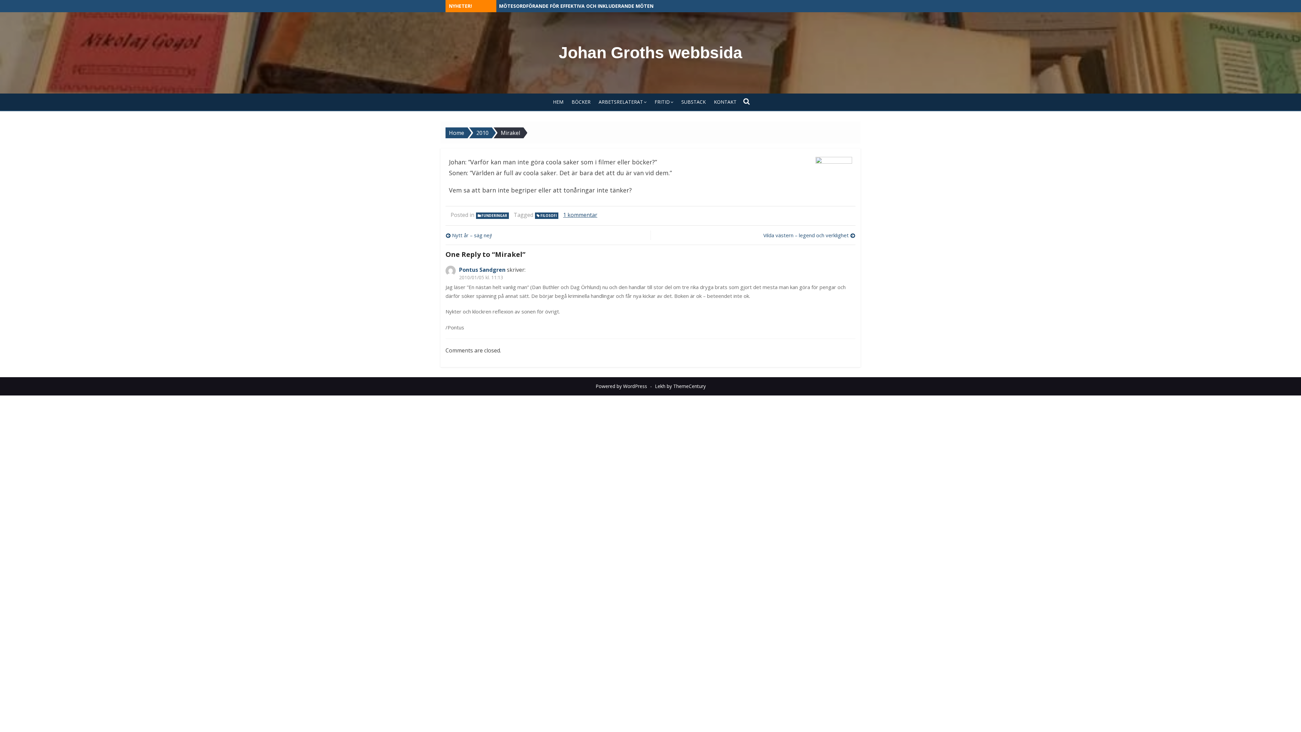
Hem (558, 102)
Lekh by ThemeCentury (680, 386)
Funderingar (494, 215)
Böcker (581, 102)
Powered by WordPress (621, 386)
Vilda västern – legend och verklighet (806, 235)
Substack (693, 102)
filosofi (548, 215)
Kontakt (725, 102)
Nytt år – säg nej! (472, 235)
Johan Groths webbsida (650, 53)
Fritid (662, 102)
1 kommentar (580, 215)
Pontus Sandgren (482, 269)
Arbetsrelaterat (621, 102)
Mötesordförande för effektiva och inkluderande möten (576, 6)
